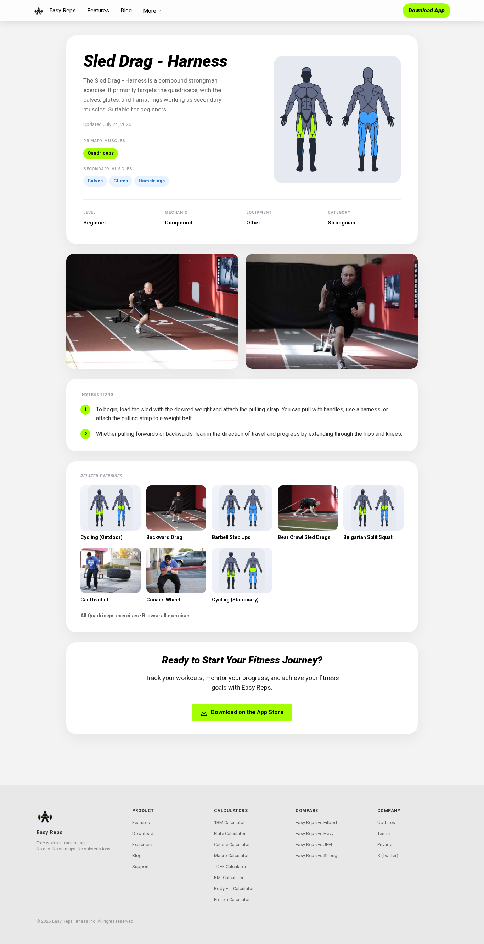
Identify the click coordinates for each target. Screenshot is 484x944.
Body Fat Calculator (234, 888)
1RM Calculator (229, 822)
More (149, 10)
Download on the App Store (247, 712)
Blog (126, 10)
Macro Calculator (231, 855)
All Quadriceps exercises (109, 615)
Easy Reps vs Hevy (314, 833)
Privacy (384, 844)
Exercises (142, 844)
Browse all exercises (166, 615)
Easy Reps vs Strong (316, 855)
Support (140, 866)
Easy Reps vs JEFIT (315, 844)
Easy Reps (62, 10)
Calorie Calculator (232, 844)
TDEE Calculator (230, 866)
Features (98, 10)
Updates (386, 822)
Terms (383, 833)
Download (142, 833)
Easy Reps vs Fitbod (316, 822)
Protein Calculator (232, 899)
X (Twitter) (387, 855)
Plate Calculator (230, 833)
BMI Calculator (228, 877)
